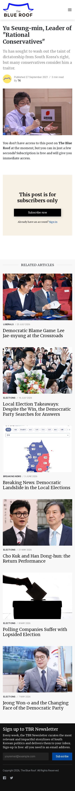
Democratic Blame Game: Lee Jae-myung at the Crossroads (33, 333)
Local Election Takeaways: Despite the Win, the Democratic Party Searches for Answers (37, 409)
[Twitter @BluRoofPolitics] (11, 777)
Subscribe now (37, 212)
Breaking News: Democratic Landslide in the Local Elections (36, 485)
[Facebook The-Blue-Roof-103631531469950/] (4, 777)
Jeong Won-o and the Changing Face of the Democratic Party (36, 706)
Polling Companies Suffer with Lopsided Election (35, 632)
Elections (9, 397)
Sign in (53, 221)
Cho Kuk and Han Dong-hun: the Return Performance (36, 559)
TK (19, 80)
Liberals (8, 324)
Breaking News (12, 476)
